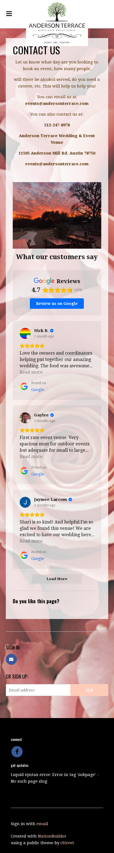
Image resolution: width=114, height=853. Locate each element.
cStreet (67, 842)
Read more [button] (31, 372)
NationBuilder (52, 836)
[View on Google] (25, 333)
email (42, 823)
